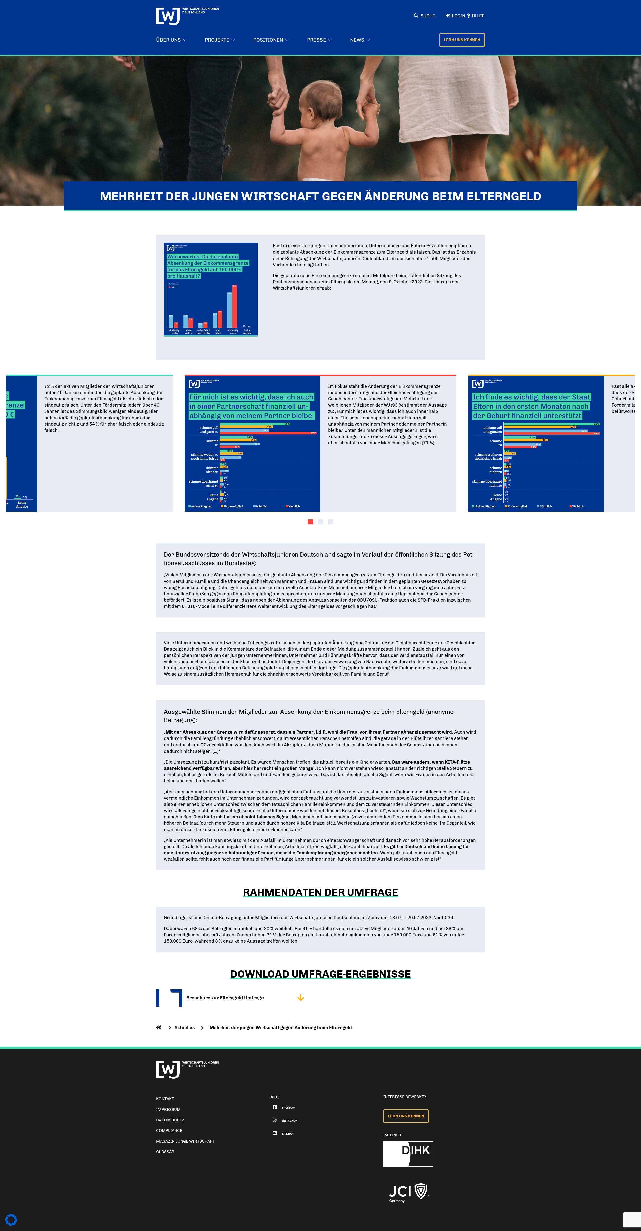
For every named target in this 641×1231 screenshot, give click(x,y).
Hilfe (478, 16)
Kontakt (165, 1098)
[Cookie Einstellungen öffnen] (11, 1224)
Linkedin (288, 1133)
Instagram (289, 1120)
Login (458, 16)
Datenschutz (170, 1120)
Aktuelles (184, 1027)
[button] (310, 521)
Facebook (288, 1107)
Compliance (169, 1130)
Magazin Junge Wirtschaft (185, 1141)
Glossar (165, 1151)
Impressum (168, 1109)
